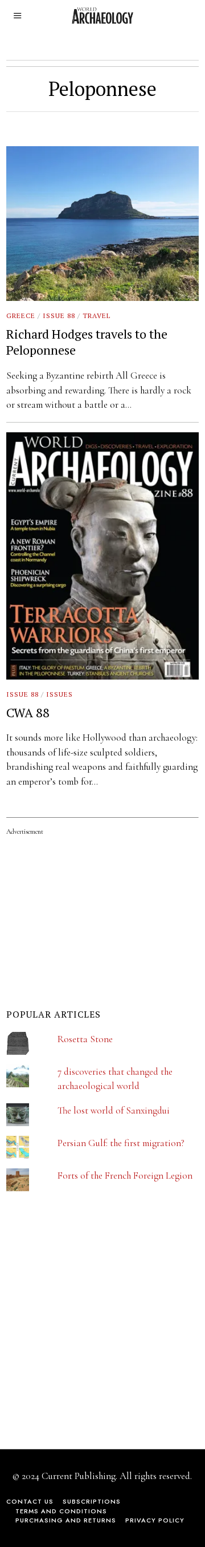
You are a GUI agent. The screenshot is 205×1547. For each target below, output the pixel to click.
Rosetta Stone (85, 1039)
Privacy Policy (154, 1520)
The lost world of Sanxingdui (114, 1110)
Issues (59, 694)
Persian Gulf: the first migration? (121, 1143)
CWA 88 (28, 712)
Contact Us (30, 1501)
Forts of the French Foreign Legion (125, 1176)
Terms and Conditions (61, 1511)
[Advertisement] (91, 1327)
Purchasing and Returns (65, 1520)
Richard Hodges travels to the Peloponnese (86, 342)
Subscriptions (92, 1501)
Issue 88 (59, 315)
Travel (96, 315)
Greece (20, 315)
